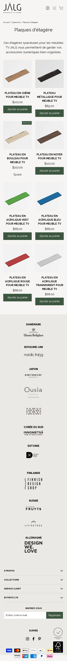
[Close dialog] (63, 314)
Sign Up (17, 338)
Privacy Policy (20, 344)
